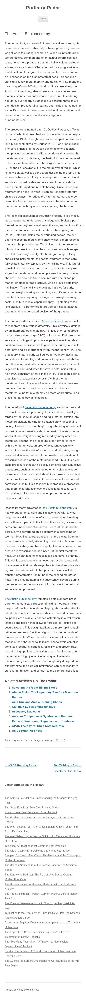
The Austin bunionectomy (21, 598)
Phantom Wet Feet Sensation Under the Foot (31, 812)
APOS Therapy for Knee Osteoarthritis (38, 725)
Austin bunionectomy (55, 321)
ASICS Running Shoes (27, 730)
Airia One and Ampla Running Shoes (37, 702)
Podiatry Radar (43, 7)
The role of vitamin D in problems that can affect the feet (37, 850)
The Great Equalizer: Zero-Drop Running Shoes (32, 807)
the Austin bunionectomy (40, 407)
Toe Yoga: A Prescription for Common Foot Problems (35, 845)
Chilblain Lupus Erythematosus (33, 706)
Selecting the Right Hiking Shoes (34, 687)
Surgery (38, 740)
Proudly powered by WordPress (22, 989)
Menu (43, 18)
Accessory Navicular (26, 711)
